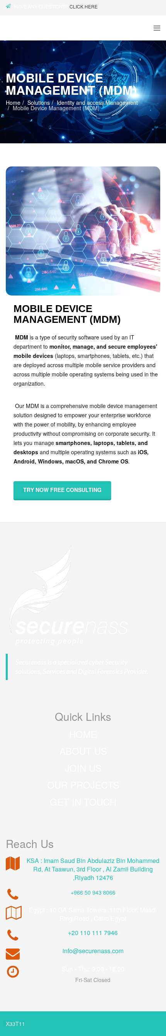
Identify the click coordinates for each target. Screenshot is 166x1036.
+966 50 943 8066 (93, 892)
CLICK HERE (83, 6)
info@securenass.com (93, 950)
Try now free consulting (62, 490)
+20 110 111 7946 (93, 932)
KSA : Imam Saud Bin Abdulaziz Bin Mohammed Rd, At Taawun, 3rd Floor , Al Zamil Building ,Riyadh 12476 (93, 869)
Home (13, 102)
